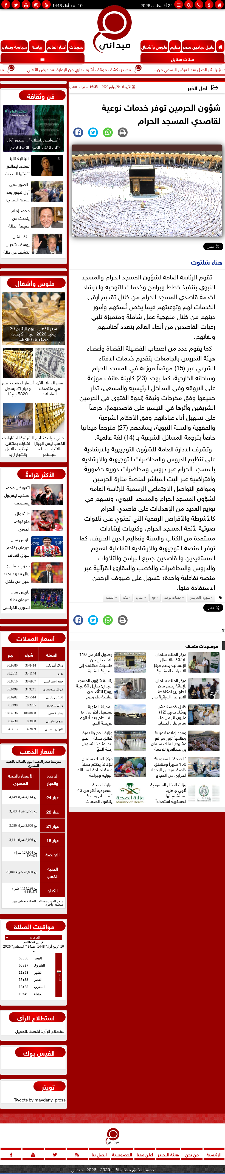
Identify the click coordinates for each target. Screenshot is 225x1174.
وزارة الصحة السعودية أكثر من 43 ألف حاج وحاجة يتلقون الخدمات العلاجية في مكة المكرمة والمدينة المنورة (112, 792)
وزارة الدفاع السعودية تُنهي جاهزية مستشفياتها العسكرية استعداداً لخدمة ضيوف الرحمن (168, 792)
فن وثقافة (41, 95)
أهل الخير (197, 87)
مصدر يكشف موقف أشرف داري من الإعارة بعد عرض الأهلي (98, 69)
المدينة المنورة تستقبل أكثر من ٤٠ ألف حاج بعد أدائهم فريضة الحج (96, 714)
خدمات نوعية (172, 598)
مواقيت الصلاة (34, 926)
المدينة (109, 598)
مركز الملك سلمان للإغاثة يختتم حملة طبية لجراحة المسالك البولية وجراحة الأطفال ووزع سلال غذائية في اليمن (112, 766)
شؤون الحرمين (200, 598)
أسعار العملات (35, 638)
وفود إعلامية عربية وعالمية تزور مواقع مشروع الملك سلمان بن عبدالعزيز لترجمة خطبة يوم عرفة (168, 740)
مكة (125, 598)
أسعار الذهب (37, 751)
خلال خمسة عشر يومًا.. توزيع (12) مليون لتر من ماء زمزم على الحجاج (172, 714)
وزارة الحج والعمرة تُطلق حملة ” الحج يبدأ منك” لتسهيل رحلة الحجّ (97, 740)
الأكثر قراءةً (40, 474)
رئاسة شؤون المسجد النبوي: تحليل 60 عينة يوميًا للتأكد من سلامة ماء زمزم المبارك (94, 688)
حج (154, 598)
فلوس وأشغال (35, 283)
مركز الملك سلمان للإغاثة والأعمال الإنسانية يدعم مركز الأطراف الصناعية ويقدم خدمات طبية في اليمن (187, 662)
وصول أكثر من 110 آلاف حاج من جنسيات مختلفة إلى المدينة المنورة (96, 662)
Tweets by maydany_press (40, 1099)
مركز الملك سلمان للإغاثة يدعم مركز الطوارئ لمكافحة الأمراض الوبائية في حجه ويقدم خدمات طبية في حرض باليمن (186, 688)
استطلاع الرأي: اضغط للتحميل (40, 1030)
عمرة (140, 598)
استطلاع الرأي (36, 1017)
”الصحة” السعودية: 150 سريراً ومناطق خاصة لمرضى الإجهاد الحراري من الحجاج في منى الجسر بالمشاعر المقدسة (185, 766)
